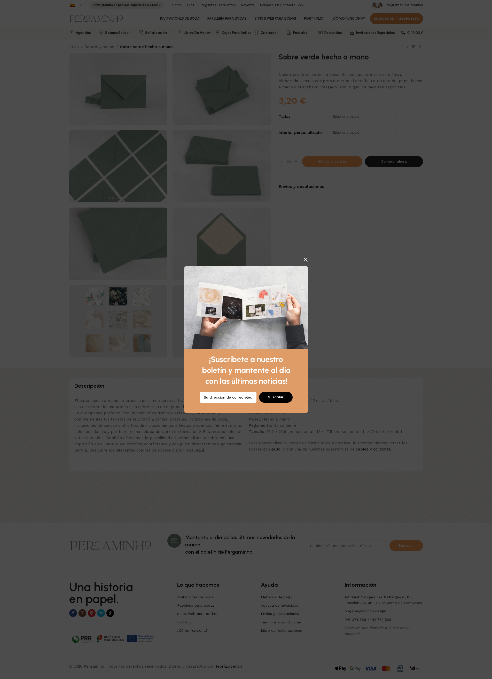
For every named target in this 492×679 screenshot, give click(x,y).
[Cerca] (305, 259)
